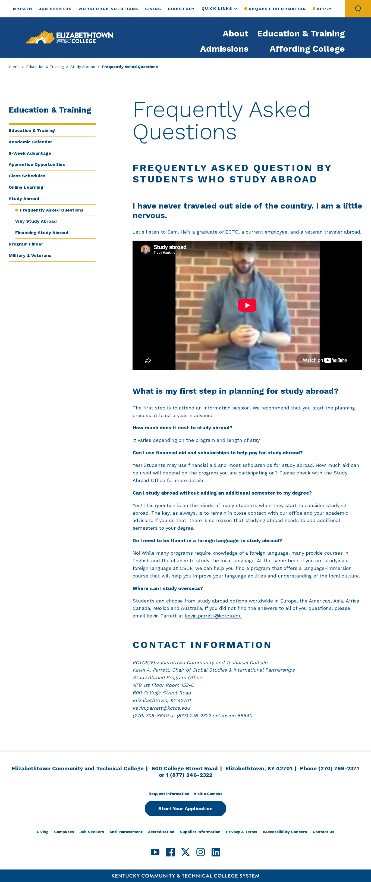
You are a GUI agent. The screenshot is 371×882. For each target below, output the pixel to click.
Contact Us (323, 832)
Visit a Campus (208, 793)
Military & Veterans (30, 255)
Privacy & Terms (241, 832)
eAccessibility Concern (285, 832)
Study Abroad (82, 66)
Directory (181, 9)
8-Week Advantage (30, 153)
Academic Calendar (30, 141)
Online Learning (26, 187)
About (236, 33)
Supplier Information (200, 832)
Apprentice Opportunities (37, 164)
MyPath (22, 9)
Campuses (64, 832)
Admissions (224, 49)
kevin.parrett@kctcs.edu (213, 616)
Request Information (277, 9)
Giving (153, 9)
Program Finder (26, 244)
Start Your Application (185, 808)
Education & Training (301, 33)
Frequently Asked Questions (51, 210)
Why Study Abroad (36, 221)
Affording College (307, 49)
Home (14, 66)
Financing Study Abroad (41, 232)
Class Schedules (27, 175)
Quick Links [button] (217, 8)
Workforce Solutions (108, 9)
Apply (324, 9)
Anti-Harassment (126, 832)
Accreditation (161, 832)
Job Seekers (55, 9)
